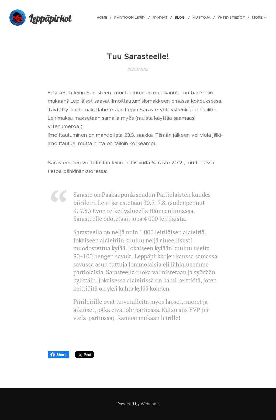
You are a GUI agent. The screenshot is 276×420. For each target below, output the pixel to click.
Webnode (150, 403)
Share (61, 354)
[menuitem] (103, 17)
